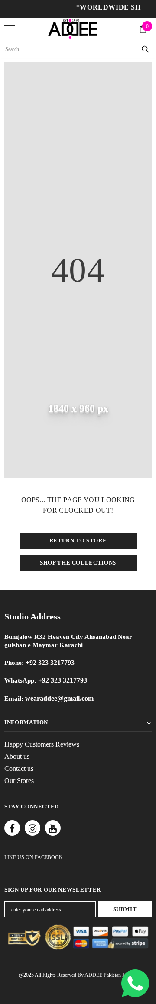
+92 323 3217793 (50, 662)
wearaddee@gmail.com (58, 698)
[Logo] (73, 28)
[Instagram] (32, 828)
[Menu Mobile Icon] (9, 29)
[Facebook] (12, 828)
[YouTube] (53, 828)
